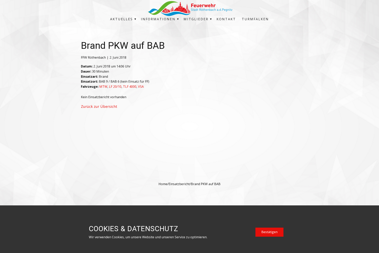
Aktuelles (121, 19)
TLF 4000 (129, 86)
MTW (103, 86)
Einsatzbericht (179, 184)
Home (163, 184)
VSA (141, 86)
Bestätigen (269, 232)
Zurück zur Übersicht (99, 106)
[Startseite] (189, 8)
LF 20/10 (115, 86)
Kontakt (226, 19)
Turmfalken (255, 19)
